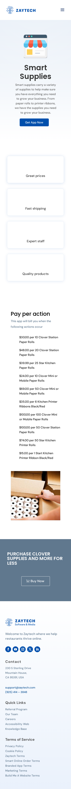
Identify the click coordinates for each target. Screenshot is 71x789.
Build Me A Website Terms (22, 775)
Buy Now (37, 581)
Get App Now (34, 122)
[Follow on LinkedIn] (37, 649)
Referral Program (16, 709)
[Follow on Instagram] (23, 649)
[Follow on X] (30, 649)
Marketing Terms (16, 770)
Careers (10, 719)
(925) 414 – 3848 (16, 692)
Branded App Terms (18, 766)
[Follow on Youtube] (15, 649)
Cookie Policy (14, 751)
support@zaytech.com (20, 687)
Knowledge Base (16, 729)
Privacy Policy (14, 746)
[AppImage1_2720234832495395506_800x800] (35, 519)
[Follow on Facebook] (8, 649)
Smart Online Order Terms (22, 761)
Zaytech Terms (15, 756)
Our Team (11, 714)
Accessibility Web (17, 724)
